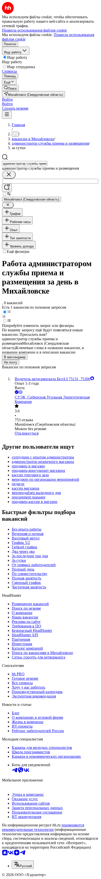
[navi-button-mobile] (7, 115)
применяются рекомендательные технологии (43, 827)
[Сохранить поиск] (7, 188)
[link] (10, 88)
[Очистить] (9, 175)
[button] (7, 99)
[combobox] (24, 163)
